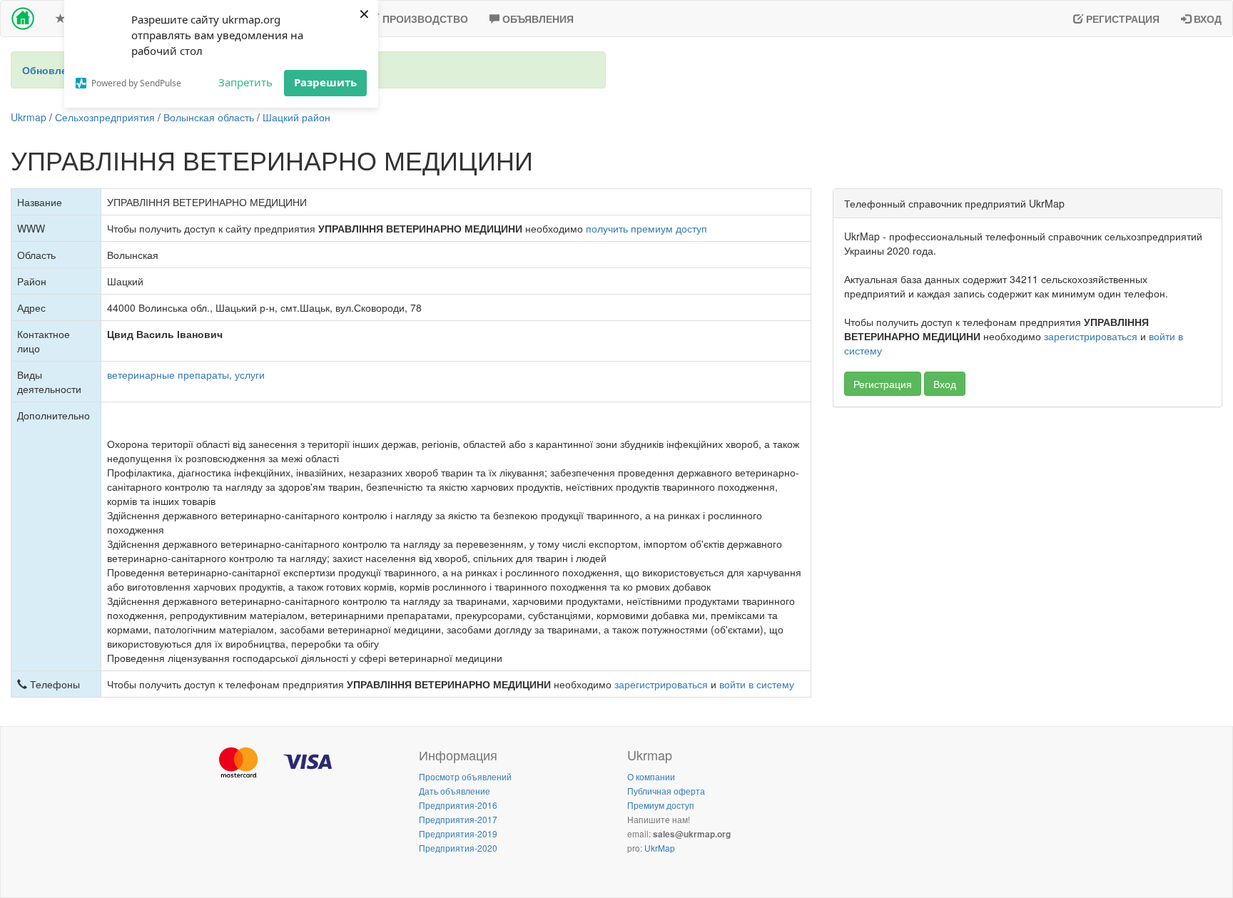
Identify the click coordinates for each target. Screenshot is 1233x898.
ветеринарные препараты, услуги (186, 374)
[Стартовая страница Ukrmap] (23, 18)
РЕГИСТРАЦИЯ (1121, 18)
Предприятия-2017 (458, 819)
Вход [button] (944, 384)
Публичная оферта (666, 791)
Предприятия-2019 (458, 833)
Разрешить (325, 82)
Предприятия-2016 (458, 805)
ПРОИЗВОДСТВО (424, 18)
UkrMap (659, 848)
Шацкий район (296, 117)
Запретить (245, 82)
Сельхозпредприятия (105, 117)
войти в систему (756, 684)
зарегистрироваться (661, 684)
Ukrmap (28, 117)
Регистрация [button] (882, 384)
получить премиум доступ (646, 228)
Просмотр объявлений (465, 776)
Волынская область (208, 117)
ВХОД (1206, 18)
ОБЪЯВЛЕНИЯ (536, 18)
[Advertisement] (1027, 521)
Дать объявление (454, 791)
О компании (651, 776)
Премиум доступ (660, 805)
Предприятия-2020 (458, 848)
